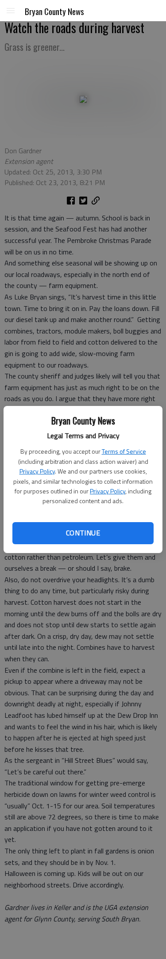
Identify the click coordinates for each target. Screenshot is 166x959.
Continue (83, 532)
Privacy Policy (37, 471)
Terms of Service (124, 451)
